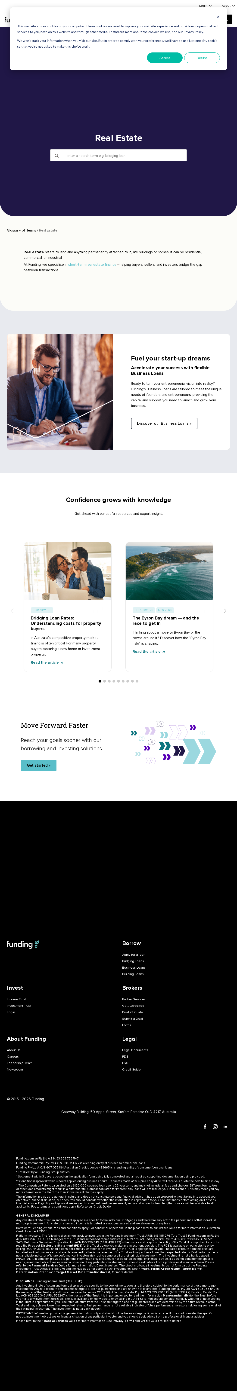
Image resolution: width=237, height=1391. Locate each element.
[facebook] (205, 1126)
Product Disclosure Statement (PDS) (55, 1246)
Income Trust (16, 999)
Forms (126, 1025)
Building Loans (133, 974)
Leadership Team (19, 1063)
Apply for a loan (133, 955)
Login (203, 6)
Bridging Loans (133, 961)
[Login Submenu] (210, 6)
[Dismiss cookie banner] (218, 17)
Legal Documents (135, 1050)
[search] (57, 156)
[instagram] (215, 1126)
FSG (125, 1063)
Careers (13, 1057)
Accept (164, 58)
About (226, 6)
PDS (125, 1057)
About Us (13, 1050)
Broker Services (134, 999)
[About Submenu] (234, 6)
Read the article (45, 663)
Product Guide (132, 1012)
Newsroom (15, 1069)
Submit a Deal (132, 1019)
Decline (202, 58)
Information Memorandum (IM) (167, 1295)
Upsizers (165, 610)
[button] (225, 610)
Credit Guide (131, 1069)
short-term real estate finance (92, 264)
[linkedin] (225, 1126)
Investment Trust (19, 1006)
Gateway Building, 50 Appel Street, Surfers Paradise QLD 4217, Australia (118, 1112)
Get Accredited (133, 1006)
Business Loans (134, 968)
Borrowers (42, 610)
